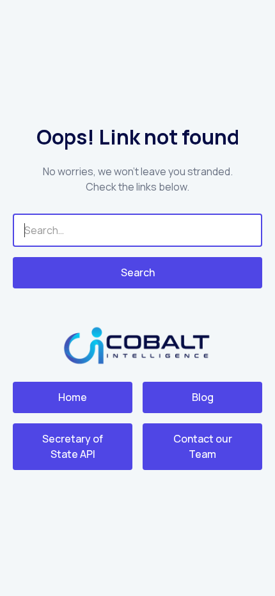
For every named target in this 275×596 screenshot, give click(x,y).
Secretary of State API (72, 446)
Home (72, 397)
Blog (203, 397)
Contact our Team (202, 446)
